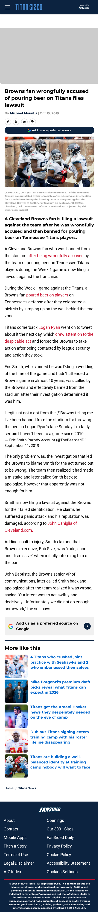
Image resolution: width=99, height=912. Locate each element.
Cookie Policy (59, 854)
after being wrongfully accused (55, 255)
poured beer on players (47, 295)
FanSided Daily (60, 837)
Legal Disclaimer (19, 863)
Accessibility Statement (68, 863)
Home (9, 788)
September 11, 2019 (22, 445)
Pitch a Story (15, 846)
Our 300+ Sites (60, 829)
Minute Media (26, 883)
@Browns (65, 412)
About (9, 820)
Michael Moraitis (23, 113)
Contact (11, 829)
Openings (55, 820)
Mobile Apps (15, 837)
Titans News (27, 788)
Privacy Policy (59, 846)
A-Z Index (12, 871)
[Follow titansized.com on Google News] (87, 626)
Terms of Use (16, 854)
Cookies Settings (62, 871)
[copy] (32, 122)
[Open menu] (7, 7)
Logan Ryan (49, 327)
